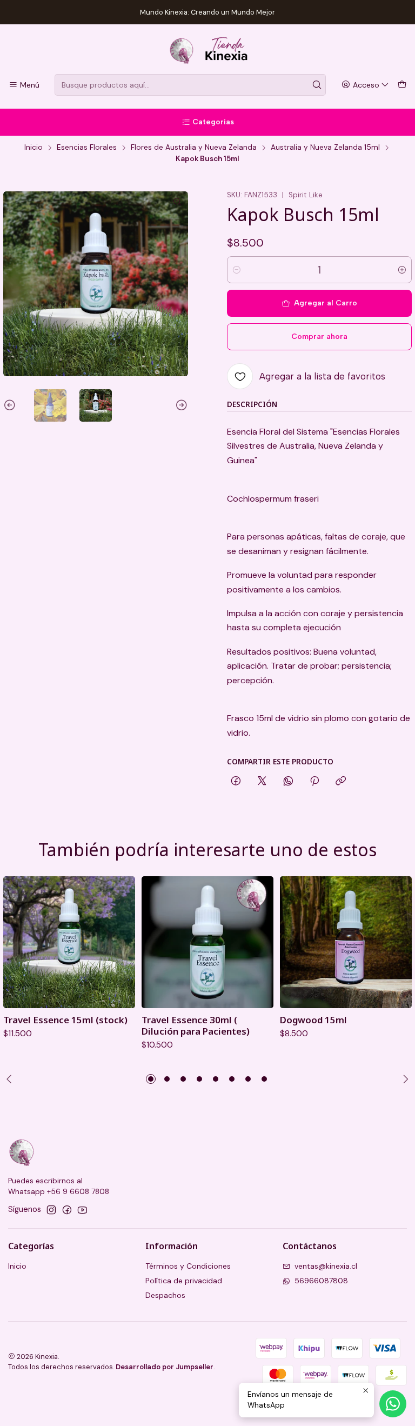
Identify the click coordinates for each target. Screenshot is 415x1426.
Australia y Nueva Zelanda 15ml (325, 147)
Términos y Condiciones (188, 1266)
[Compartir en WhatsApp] (288, 781)
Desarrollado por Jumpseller (164, 1366)
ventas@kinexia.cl (325, 1266)
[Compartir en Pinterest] (314, 781)
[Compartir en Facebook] (236, 781)
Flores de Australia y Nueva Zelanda (194, 147)
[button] (150, 1078)
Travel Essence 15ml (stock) (65, 1020)
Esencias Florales (87, 147)
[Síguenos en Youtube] (82, 1209)
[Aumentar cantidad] (402, 270)
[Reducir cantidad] (236, 270)
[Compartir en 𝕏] (262, 781)
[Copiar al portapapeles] (341, 781)
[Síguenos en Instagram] (51, 1209)
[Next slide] (180, 405)
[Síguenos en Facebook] (67, 1209)
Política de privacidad (183, 1280)
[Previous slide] (11, 405)
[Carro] (402, 85)
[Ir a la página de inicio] (207, 50)
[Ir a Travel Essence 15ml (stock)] (69, 942)
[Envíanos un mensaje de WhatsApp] (392, 1403)
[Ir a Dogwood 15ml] (346, 942)
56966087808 (321, 1280)
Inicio (33, 147)
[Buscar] (316, 85)
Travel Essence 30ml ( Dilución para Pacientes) (196, 1025)
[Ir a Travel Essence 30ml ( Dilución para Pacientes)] (207, 942)
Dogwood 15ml (313, 1020)
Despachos (165, 1295)
